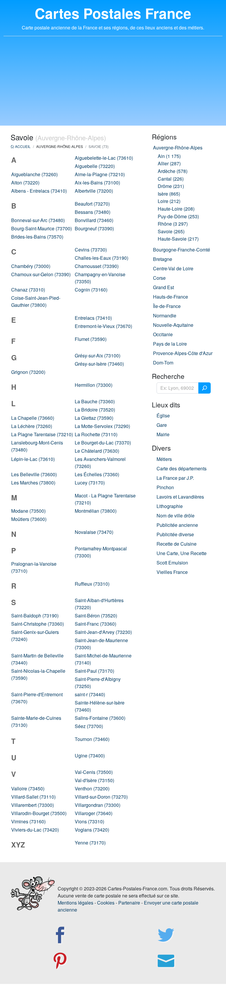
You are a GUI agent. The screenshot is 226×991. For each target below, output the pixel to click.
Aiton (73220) (25, 182)
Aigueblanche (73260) (34, 174)
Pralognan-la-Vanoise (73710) (33, 567)
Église (163, 415)
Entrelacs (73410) (93, 317)
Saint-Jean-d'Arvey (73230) (103, 632)
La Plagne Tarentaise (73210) (42, 434)
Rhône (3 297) (173, 223)
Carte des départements (182, 468)
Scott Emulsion (172, 562)
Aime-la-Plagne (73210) (100, 174)
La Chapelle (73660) (32, 417)
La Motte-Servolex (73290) (102, 426)
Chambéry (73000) (30, 266)
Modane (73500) (28, 510)
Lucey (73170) (90, 482)
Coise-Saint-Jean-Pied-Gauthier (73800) (35, 301)
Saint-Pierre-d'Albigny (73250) (98, 682)
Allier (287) (169, 163)
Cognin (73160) (91, 289)
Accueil (22, 146)
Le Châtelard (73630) (97, 450)
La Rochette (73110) (96, 434)
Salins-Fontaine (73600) (100, 717)
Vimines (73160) (28, 821)
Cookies (105, 902)
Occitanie (163, 334)
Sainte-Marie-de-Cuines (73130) (36, 721)
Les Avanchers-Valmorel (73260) (100, 462)
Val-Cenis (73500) (94, 772)
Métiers (164, 459)
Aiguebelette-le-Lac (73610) (104, 157)
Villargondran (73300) (97, 805)
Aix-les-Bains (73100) (97, 182)
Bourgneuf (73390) (94, 228)
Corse (159, 277)
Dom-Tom (163, 362)
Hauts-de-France (170, 296)
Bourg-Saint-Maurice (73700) (41, 228)
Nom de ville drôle (176, 515)
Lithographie (170, 506)
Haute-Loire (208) (176, 208)
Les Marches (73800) (33, 482)
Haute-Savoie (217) (178, 238)
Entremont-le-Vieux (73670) (103, 326)
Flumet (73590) (91, 339)
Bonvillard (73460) (94, 220)
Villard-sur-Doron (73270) (101, 796)
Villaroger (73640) (93, 813)
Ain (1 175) (169, 156)
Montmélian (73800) (96, 510)
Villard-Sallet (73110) (33, 796)
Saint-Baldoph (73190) (35, 615)
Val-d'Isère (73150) (94, 780)
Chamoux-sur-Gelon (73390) (41, 274)
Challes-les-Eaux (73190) (101, 257)
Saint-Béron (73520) (96, 615)
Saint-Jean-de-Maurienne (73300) (101, 644)
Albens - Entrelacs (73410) (39, 190)
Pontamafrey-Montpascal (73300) (101, 552)
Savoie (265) (171, 231)
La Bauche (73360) (95, 401)
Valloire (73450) (27, 788)
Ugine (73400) (90, 755)
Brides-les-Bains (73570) (37, 236)
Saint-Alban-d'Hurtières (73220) (99, 604)
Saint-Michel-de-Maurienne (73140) (103, 659)
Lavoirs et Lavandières (180, 496)
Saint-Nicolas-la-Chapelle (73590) (38, 674)
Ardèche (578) (172, 171)
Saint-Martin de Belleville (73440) (37, 659)
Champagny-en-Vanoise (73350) (100, 278)
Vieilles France (172, 572)
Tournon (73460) (92, 739)
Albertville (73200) (94, 190)
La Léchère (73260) (31, 426)
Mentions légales (75, 902)
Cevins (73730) (91, 249)
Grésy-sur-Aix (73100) (97, 355)
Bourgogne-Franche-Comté (181, 249)
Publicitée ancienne (177, 525)
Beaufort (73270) (92, 203)
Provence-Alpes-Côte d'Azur (182, 353)
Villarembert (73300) (32, 805)
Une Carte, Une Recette (182, 553)
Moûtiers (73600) (28, 519)
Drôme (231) (171, 186)
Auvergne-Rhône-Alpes (177, 147)
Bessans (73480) (92, 212)
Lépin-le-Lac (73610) (33, 459)
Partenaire (129, 902)
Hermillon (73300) (93, 385)
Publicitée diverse (175, 534)
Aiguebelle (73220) (95, 166)
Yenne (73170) (90, 842)
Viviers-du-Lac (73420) (35, 829)
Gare (162, 425)
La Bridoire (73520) (95, 409)
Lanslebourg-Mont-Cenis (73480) (37, 446)
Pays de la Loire (170, 343)
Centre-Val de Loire (173, 268)
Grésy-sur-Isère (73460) (99, 363)
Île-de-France (167, 306)
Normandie (164, 315)
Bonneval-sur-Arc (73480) (38, 220)
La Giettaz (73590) (94, 417)
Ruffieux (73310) (92, 583)
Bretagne (162, 259)
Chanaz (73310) (28, 289)
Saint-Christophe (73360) (37, 623)
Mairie (163, 434)
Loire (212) (169, 201)
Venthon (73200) (92, 788)
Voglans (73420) (92, 829)
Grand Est (163, 287)
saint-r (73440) (90, 694)
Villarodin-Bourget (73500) (39, 813)
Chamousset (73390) (97, 266)
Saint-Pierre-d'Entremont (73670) (37, 698)
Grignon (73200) (28, 372)
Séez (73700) (89, 726)
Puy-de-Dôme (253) (178, 216)
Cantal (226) (171, 178)
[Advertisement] (113, 84)
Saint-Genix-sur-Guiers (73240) (35, 635)
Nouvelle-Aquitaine (173, 325)
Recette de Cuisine (177, 543)
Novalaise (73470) (94, 532)
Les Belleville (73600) (34, 474)
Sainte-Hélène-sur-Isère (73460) (99, 706)
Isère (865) (169, 193)
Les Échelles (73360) (97, 474)
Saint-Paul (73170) (94, 670)
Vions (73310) (89, 821)
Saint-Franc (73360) (95, 623)
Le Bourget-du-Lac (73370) (103, 442)
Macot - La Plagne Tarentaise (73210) (105, 499)
